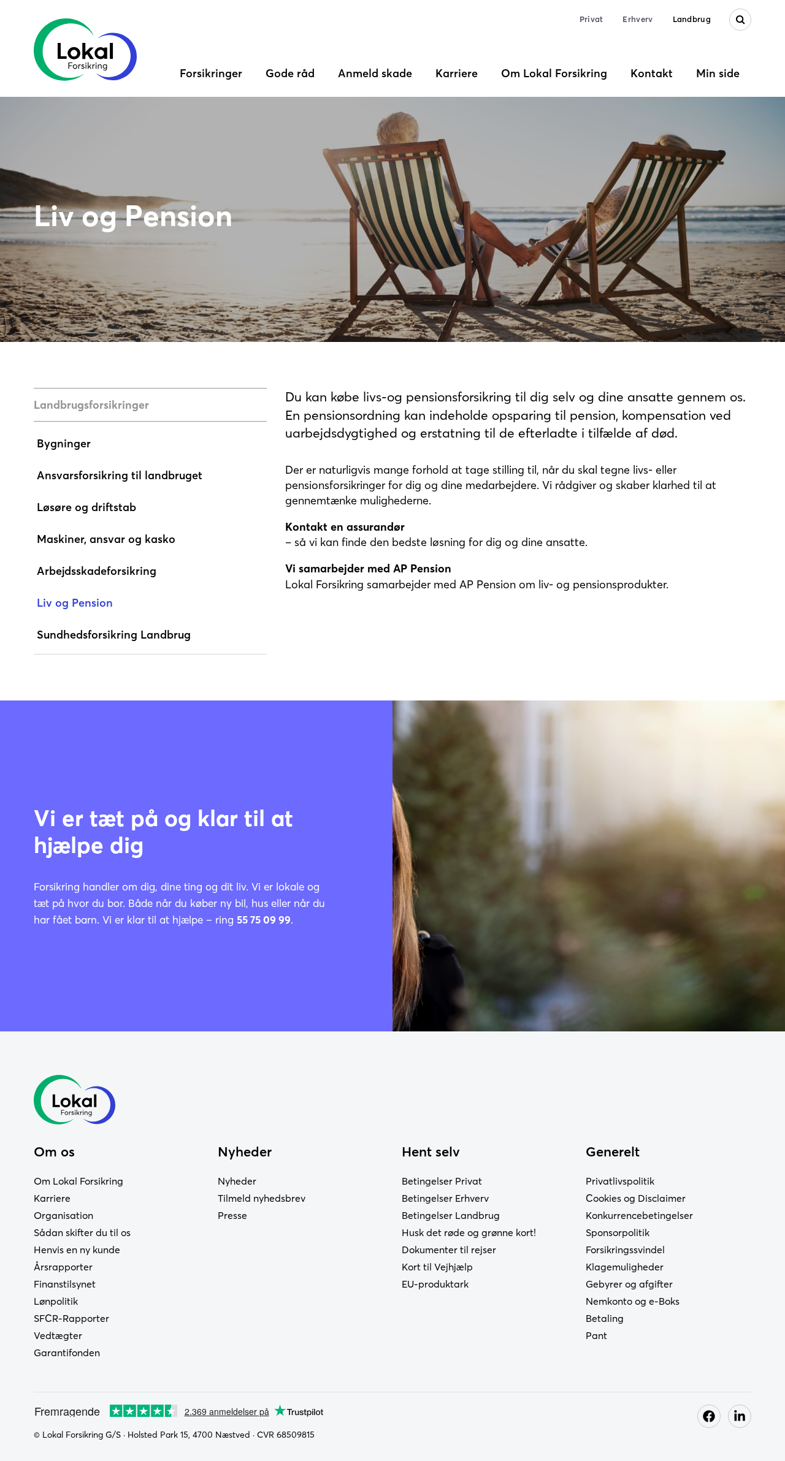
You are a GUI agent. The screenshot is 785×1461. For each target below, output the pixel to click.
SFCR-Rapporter (71, 1318)
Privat (591, 19)
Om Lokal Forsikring (554, 73)
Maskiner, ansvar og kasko (106, 539)
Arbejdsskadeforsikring (96, 571)
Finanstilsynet (65, 1284)
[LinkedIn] (739, 1416)
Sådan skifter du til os (82, 1232)
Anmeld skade (375, 73)
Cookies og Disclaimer (636, 1198)
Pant (596, 1335)
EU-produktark (435, 1284)
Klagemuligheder (625, 1267)
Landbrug (692, 19)
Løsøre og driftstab (86, 507)
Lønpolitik (56, 1301)
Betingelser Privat (442, 1181)
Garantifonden (67, 1352)
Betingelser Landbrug (451, 1215)
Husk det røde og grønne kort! (469, 1232)
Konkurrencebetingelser (639, 1215)
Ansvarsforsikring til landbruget (119, 475)
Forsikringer (211, 73)
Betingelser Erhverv (445, 1198)
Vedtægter (58, 1335)
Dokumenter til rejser (449, 1249)
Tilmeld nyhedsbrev (261, 1198)
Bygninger (64, 443)
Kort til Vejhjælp (437, 1267)
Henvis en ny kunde (77, 1249)
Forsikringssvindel (625, 1249)
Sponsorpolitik (617, 1232)
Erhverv (637, 19)
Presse (232, 1215)
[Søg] (740, 20)
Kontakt (651, 73)
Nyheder (237, 1181)
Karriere (456, 73)
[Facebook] (709, 1416)
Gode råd (290, 73)
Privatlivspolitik (620, 1181)
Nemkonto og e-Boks (633, 1301)
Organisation (63, 1215)
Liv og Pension (75, 603)
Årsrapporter (63, 1267)
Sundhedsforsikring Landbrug (114, 635)
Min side (718, 73)
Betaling (605, 1318)
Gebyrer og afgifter (629, 1284)
